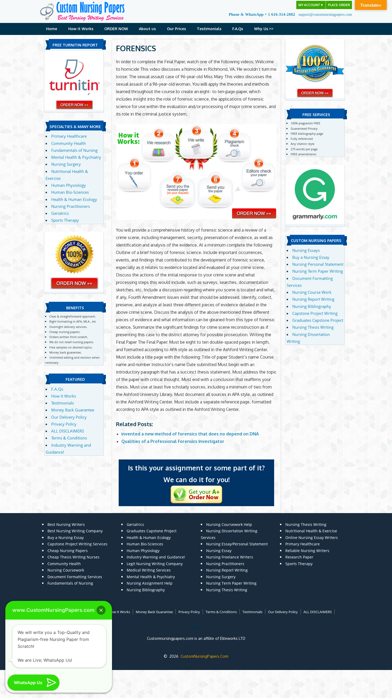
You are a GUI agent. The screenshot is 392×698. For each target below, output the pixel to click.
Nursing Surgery (66, 164)
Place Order (339, 5)
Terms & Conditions (69, 438)
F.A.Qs (237, 28)
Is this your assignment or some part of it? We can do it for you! (196, 473)
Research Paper (299, 557)
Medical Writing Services (149, 570)
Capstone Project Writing (315, 313)
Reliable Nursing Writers (307, 550)
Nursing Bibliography (311, 306)
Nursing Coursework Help (229, 524)
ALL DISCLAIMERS (67, 431)
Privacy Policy (64, 424)
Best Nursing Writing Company (75, 530)
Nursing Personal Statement (317, 264)
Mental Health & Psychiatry (76, 157)
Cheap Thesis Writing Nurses (73, 557)
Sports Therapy (65, 220)
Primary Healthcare (69, 136)
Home (51, 28)
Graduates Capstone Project (317, 320)
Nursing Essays (306, 250)
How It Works (80, 28)
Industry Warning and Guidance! (156, 557)
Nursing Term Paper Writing (317, 271)
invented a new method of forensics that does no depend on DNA (190, 434)
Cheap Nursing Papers (67, 550)
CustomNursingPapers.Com (204, 656)
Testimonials (209, 28)
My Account (310, 5)
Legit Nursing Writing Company (155, 563)
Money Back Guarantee (72, 410)
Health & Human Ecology (74, 199)
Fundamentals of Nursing (74, 150)
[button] (101, 610)
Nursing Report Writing (313, 299)
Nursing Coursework (65, 570)
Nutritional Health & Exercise (311, 530)
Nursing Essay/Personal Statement (237, 543)
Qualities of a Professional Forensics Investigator (172, 441)
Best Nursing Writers (66, 524)
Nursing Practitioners (70, 206)
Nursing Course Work (311, 292)
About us (147, 28)
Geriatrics (60, 213)
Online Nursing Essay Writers (311, 537)
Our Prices (176, 28)
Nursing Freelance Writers (229, 557)
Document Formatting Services (74, 576)
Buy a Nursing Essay (310, 257)
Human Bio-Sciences (70, 192)
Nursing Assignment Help (150, 583)
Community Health (68, 143)
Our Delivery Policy (69, 417)
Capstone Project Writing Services (77, 543)
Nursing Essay (218, 550)
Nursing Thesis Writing (313, 327)
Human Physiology (68, 185)
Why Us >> (263, 28)
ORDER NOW (116, 28)
